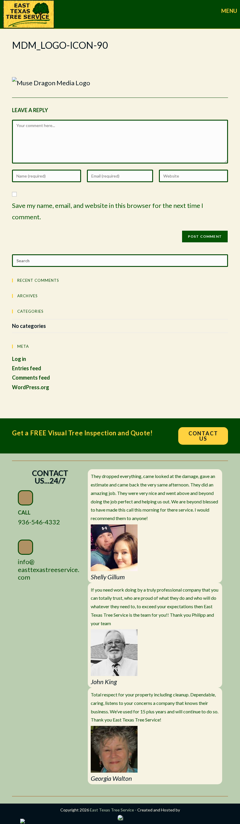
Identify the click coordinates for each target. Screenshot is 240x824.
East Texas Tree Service (112, 809)
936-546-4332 (39, 522)
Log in (19, 359)
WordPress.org (30, 387)
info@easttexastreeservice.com (48, 569)
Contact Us (203, 436)
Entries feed (26, 368)
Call (24, 512)
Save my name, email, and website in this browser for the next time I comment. (107, 211)
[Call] (25, 497)
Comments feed (31, 377)
